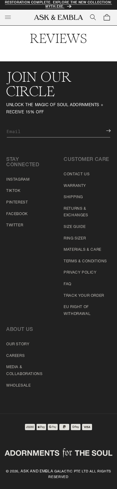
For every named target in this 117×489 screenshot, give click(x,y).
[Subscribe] (104, 130)
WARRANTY (75, 186)
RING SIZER (75, 238)
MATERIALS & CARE (82, 250)
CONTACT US (77, 174)
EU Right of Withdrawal (77, 310)
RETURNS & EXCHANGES (76, 212)
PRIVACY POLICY (80, 273)
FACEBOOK (17, 214)
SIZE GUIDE (74, 227)
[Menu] (8, 17)
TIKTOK (13, 191)
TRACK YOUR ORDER (84, 296)
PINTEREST (17, 202)
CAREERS (15, 356)
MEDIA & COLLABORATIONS (24, 370)
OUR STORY (17, 344)
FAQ (67, 284)
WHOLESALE (18, 386)
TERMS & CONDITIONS (85, 261)
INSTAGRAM (17, 180)
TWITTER (14, 225)
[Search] (93, 17)
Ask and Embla (37, 471)
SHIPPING (73, 197)
